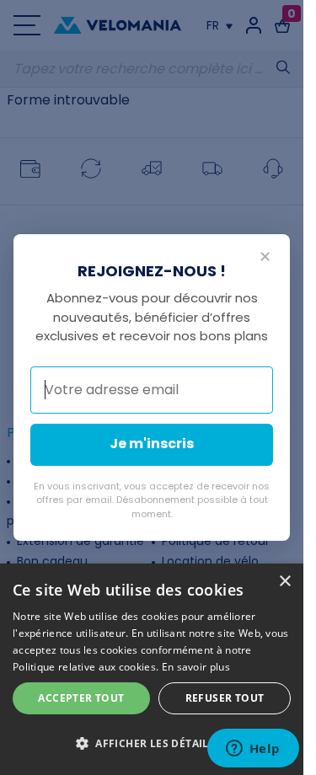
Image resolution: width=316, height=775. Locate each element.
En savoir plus (196, 667)
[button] (152, 744)
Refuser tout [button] (225, 698)
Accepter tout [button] (81, 698)
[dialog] (151, 669)
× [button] (284, 581)
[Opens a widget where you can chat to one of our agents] (252, 750)
